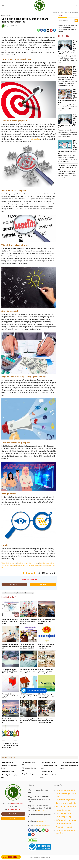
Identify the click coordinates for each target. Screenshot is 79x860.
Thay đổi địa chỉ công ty (49, 762)
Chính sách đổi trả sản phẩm (66, 820)
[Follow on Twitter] (36, 830)
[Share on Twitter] (44, 30)
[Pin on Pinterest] (51, 30)
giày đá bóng (35, 139)
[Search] (77, 5)
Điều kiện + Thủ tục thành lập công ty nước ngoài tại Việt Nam (67, 167)
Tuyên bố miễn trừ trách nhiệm (66, 803)
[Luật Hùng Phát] (39, 5)
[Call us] (43, 830)
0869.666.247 (17, 804)
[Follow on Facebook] (29, 830)
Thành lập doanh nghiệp (8, 563)
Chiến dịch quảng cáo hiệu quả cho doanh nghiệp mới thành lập (18, 592)
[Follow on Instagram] (33, 830)
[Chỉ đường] (40, 810)
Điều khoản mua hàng (63, 813)
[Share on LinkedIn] (54, 30)
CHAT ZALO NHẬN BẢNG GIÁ (36, 690)
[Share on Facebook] (41, 30)
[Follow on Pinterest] (47, 830)
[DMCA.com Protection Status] (32, 840)
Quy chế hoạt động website (65, 800)
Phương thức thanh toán (64, 827)
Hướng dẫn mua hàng (63, 810)
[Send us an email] (40, 830)
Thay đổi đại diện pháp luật (69, 762)
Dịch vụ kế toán (33, 563)
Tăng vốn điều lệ (47, 771)
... (60, 62)
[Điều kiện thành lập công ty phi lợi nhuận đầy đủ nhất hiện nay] (66, 144)
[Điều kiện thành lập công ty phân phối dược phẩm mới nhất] (66, 94)
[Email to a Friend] (48, 30)
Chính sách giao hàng (63, 817)
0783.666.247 (14, 809)
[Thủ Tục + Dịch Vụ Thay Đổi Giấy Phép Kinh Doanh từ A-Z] (66, 119)
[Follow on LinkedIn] (29, 834)
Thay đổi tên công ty (28, 774)
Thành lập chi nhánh (8, 771)
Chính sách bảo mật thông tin (66, 790)
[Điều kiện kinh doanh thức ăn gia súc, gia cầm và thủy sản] (66, 70)
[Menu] (2, 5)
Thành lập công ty (22, 563)
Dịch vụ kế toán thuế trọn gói (16, 565)
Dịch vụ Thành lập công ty (33, 565)
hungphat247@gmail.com (42, 825)
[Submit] (76, 20)
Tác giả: (11, 26)
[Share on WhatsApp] (38, 30)
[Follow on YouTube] (33, 834)
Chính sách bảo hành (63, 823)
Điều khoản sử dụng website (66, 806)
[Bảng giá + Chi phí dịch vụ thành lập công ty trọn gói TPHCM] (66, 45)
